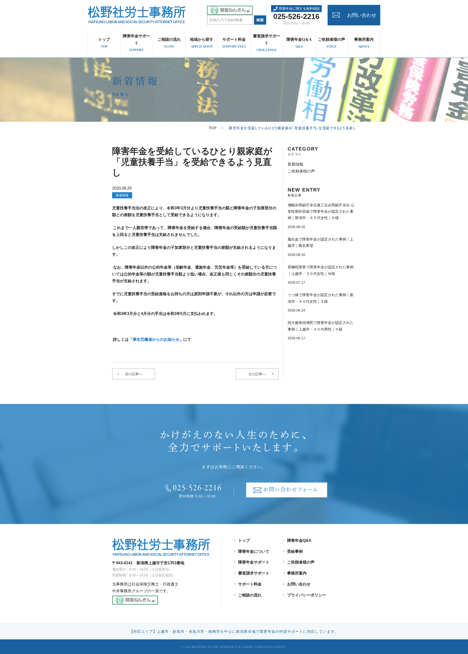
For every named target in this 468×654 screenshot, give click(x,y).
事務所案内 (364, 42)
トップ (104, 42)
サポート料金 (234, 42)
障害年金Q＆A (299, 42)
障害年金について (253, 551)
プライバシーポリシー (306, 595)
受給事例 (295, 551)
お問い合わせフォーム (290, 489)
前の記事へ (133, 374)
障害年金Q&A (299, 540)
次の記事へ (257, 374)
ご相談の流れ (169, 42)
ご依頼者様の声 (331, 42)
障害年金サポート (136, 43)
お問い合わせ (361, 15)
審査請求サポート (266, 43)
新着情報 (122, 195)
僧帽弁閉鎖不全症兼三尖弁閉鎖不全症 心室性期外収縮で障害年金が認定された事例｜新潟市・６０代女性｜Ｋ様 (321, 211)
